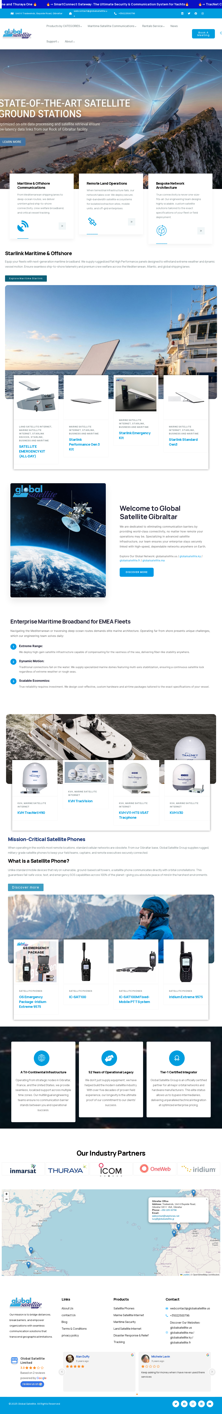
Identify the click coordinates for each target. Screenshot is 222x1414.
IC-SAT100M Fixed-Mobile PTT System (134, 999)
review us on (31, 1384)
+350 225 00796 (168, 1210)
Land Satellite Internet (35, 426)
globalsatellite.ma (153, 560)
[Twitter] (189, 13)
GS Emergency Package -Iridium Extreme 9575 (32, 1002)
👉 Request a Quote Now (87, 413)
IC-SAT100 (77, 997)
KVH (20, 803)
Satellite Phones (30, 990)
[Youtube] (210, 1403)
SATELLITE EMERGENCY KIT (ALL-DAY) (32, 451)
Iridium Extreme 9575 (186, 997)
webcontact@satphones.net (165, 1215)
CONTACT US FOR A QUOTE (137, 406)
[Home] (17, 34)
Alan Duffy (82, 1356)
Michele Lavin (160, 1356)
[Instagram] (202, 13)
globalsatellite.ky (190, 556)
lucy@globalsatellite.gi (163, 1218)
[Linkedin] (182, 13)
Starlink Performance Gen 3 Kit (84, 444)
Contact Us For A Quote (38, 413)
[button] (100, 1176)
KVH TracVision (80, 801)
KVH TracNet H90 (31, 812)
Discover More (137, 572)
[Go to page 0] (137, 1394)
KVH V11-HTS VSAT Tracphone (133, 815)
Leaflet (185, 1274)
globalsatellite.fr (130, 560)
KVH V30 (176, 812)
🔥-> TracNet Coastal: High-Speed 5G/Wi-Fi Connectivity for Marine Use (146, 4)
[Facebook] (196, 13)
